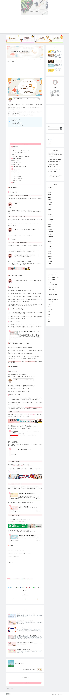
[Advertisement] (34, 23)
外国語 (16, 578)
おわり (14, 182)
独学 (23, 578)
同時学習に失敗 (14, 148)
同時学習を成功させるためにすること (19, 166)
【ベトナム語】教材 (52, 279)
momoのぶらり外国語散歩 (53, 299)
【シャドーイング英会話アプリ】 (30, 414)
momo (55, 87)
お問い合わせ (50, 141)
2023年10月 (50, 236)
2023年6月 (50, 246)
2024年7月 (50, 221)
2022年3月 (50, 263)
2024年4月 (50, 229)
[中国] (42, 39)
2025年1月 (50, 214)
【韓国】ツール (51, 289)
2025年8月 (50, 202)
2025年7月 (50, 204)
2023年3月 (50, 253)
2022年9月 (50, 256)
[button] (34, 59)
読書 (49, 319)
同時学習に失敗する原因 (17, 158)
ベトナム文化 (50, 309)
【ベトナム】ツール (52, 274)
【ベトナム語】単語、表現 (53, 277)
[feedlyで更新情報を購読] (25, 599)
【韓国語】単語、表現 (52, 294)
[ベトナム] (13, 39)
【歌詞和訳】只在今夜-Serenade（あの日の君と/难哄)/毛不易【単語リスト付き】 (55, 155)
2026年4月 (50, 194)
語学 (8, 578)
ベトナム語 (12, 578)
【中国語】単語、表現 (52, 284)
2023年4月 (50, 251)
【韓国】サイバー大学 (52, 287)
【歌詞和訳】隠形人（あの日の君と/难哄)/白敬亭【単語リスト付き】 (55, 160)
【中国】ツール (51, 282)
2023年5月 (50, 248)
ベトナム (50, 306)
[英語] (56, 39)
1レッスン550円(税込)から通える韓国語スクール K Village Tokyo (20, 465)
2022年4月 (50, 261)
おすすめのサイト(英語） (17, 174)
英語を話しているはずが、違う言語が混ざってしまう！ (21, 150)
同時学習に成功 (14, 154)
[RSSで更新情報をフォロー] (37, 599)
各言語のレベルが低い (15, 160)
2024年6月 (50, 224)
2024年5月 (50, 226)
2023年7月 (50, 243)
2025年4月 (50, 209)
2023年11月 (50, 234)
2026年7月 (50, 187)
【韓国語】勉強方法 (52, 292)
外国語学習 (19, 578)
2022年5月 (50, 258)
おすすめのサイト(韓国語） (17, 176)
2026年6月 (50, 189)
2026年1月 (50, 199)
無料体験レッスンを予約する (13, 471)
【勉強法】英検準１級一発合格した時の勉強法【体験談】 (55, 170)
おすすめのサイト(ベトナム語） (18, 178)
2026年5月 (50, 192)
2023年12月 (50, 231)
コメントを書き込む (25, 682)
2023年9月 (50, 239)
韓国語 (31, 578)
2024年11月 (50, 216)
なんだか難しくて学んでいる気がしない (19, 152)
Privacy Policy (50, 139)
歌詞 (49, 311)
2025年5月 (50, 207)
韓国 (49, 321)
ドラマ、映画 (50, 301)
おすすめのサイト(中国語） (17, 180)
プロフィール (50, 304)
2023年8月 (50, 241)
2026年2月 (50, 197)
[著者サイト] (13, 599)
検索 (49, 126)
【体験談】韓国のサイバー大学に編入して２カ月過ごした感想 (55, 176)
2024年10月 (50, 219)
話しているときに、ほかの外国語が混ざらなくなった (21, 156)
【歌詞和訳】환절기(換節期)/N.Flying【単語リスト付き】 (54, 165)
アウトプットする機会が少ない (17, 162)
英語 (26, 578)
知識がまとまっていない (16, 164)
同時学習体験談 (15, 146)
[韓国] (27, 39)
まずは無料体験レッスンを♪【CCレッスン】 (16, 521)
